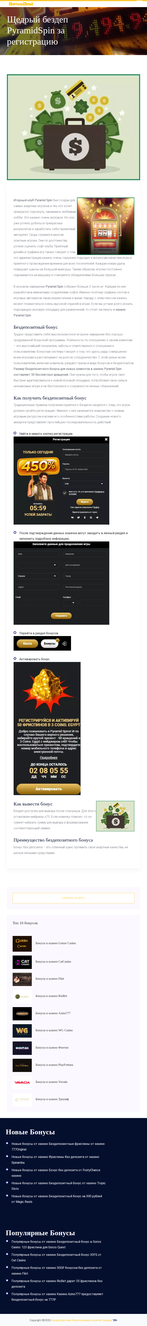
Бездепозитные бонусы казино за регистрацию (81, 1320)
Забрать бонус (73, 898)
